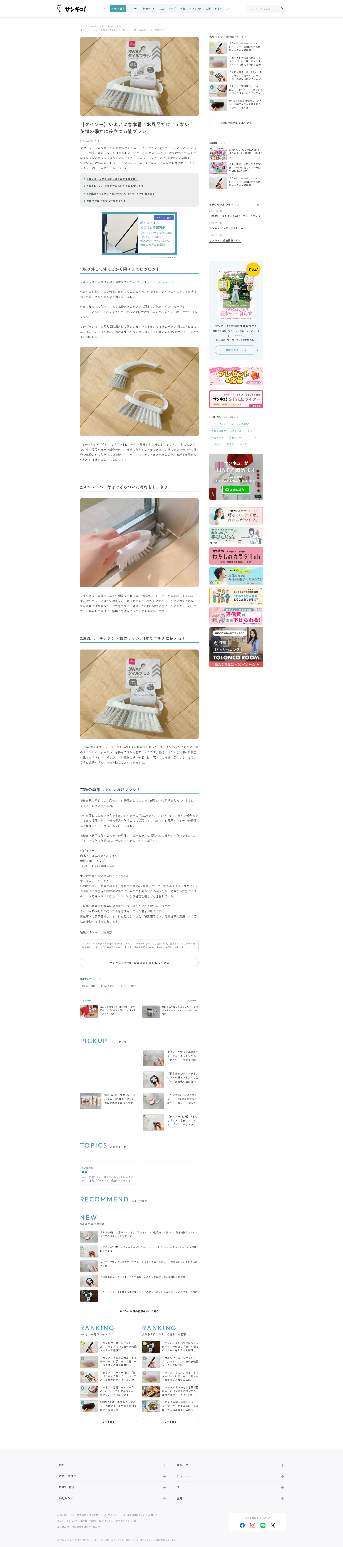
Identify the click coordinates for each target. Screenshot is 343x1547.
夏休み (230, 444)
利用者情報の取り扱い (134, 1514)
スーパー (134, 8)
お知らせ (152, 1514)
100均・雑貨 (118, 8)
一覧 (257, 205)
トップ (172, 8)
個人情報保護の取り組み (85, 1527)
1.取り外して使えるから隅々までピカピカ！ (112, 178)
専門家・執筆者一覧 (91, 1520)
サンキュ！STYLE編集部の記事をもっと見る (139, 963)
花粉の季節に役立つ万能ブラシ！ (106, 201)
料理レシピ (149, 8)
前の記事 (86, 1000)
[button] (104, 8)
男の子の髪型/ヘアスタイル (226, 431)
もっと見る (108, 1421)
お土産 (243, 444)
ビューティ (184, 1476)
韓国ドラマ (217, 437)
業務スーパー (236, 437)
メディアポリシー (110, 1514)
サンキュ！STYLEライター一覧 (120, 1520)
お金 (208, 8)
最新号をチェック (236, 350)
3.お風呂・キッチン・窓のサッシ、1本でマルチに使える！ (121, 193)
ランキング (195, 8)
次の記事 (192, 1000)
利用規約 (93, 1514)
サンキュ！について (67, 1520)
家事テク (220, 8)
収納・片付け (67, 1476)
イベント (216, 444)
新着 (182, 8)
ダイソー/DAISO (129, 986)
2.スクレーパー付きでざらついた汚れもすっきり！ (116, 186)
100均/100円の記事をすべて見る (139, 1311)
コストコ (254, 437)
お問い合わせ (64, 1514)
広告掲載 (81, 1514)
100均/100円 (114, 26)
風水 (249, 431)
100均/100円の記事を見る (236, 123)
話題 (161, 8)
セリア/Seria (218, 424)
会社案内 (61, 1527)
